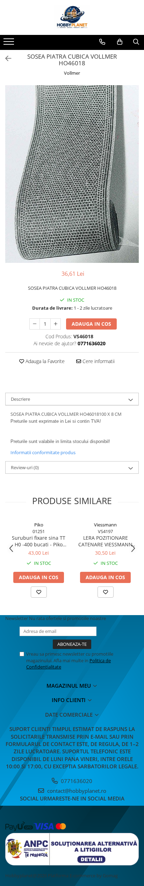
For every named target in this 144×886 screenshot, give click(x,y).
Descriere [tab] (20, 399)
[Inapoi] (5, 58)
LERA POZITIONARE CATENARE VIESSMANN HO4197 (105, 541)
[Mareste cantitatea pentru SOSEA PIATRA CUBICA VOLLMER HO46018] (55, 324)
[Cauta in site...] (136, 42)
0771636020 (75, 780)
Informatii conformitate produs (42, 452)
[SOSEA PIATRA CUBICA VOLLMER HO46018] (72, 174)
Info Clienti (69, 699)
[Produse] (9, 43)
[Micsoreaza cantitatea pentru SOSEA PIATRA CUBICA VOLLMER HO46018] (34, 324)
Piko (38, 525)
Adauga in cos (91, 323)
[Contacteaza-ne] (102, 42)
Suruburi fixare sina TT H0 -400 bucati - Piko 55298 (38, 541)
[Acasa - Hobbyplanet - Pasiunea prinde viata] (72, 17)
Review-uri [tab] (25, 467)
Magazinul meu (69, 685)
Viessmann (105, 525)
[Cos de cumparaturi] (119, 42)
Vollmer (72, 73)
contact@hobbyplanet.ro (76, 790)
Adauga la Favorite (44, 361)
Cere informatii (98, 361)
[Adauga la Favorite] (39, 592)
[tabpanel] (72, 174)
